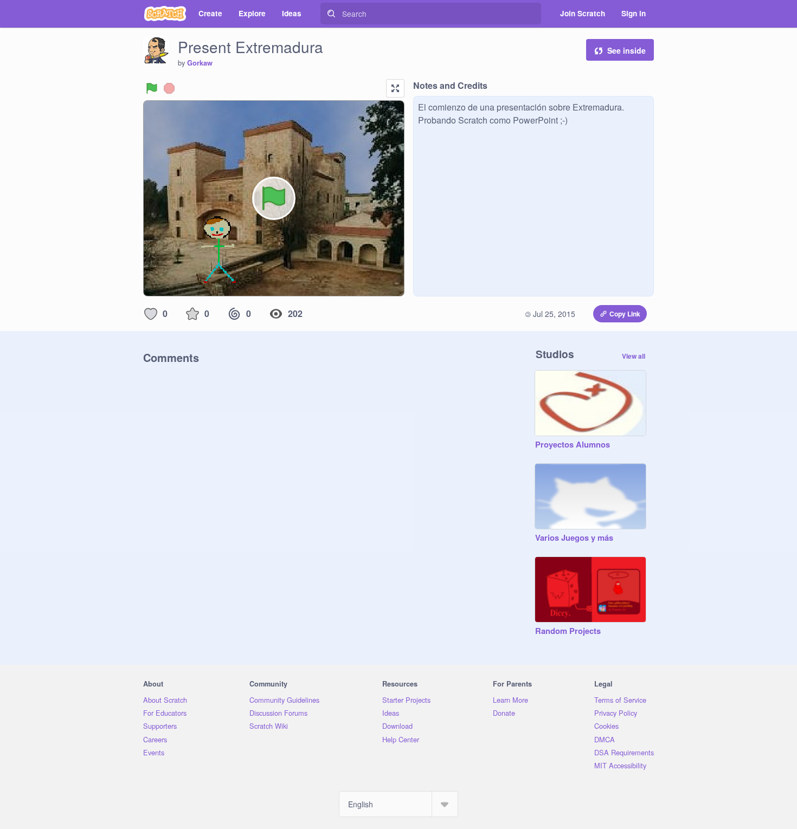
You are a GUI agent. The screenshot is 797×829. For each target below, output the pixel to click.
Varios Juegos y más (574, 538)
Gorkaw (200, 63)
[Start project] (151, 88)
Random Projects (568, 631)
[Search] (331, 13)
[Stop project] (169, 88)
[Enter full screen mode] (395, 88)
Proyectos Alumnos (572, 445)
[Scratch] (165, 13)
